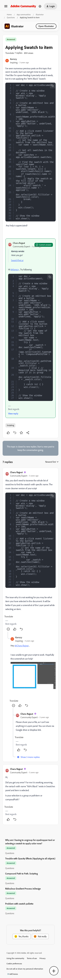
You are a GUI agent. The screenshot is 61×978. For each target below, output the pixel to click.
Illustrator (40, 14)
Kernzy (13, 59)
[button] (6, 7)
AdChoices (13, 974)
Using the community (15, 958)
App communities (24, 14)
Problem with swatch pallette (19, 903)
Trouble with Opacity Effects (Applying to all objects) (30, 858)
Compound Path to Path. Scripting (21, 873)
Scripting (10, 425)
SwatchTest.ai (17, 260)
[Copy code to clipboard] (52, 85)
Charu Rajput (19, 243)
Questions (11, 17)
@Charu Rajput (21, 645)
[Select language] (40, 6)
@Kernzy (15, 269)
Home (9, 14)
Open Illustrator (46, 26)
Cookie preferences (14, 963)
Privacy (43, 958)
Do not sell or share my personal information (25, 969)
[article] (30, 551)
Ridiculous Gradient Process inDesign (23, 888)
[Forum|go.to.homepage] (23, 6)
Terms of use (32, 958)
